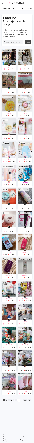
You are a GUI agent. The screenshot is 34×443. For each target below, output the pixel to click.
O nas (21, 8)
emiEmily (25, 182)
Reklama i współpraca (8, 8)
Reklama (6, 437)
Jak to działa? (25, 439)
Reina (25, 113)
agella (9, 67)
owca (25, 90)
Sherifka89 (9, 298)
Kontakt (29, 8)
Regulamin (7, 439)
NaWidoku (25, 275)
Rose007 (9, 113)
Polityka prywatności (10, 441)
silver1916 (9, 90)
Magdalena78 (25, 252)
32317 (25, 400)
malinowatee (25, 67)
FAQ (22, 441)
